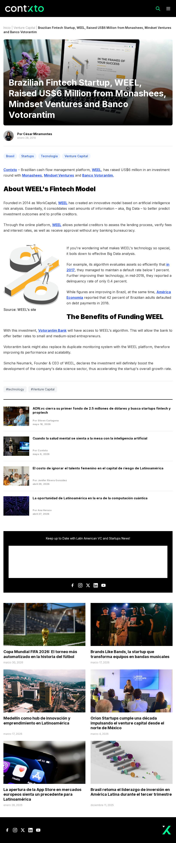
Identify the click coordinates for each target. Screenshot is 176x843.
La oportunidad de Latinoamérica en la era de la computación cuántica (90, 498)
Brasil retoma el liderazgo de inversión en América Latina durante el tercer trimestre (131, 792)
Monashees (32, 175)
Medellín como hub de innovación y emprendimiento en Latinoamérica (36, 720)
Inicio (7, 27)
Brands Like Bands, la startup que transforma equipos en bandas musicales (130, 654)
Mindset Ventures (59, 175)
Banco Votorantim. (98, 175)
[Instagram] (80, 585)
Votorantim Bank (52, 330)
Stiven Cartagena (48, 420)
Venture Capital (24, 27)
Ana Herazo (45, 510)
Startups (27, 156)
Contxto (10, 170)
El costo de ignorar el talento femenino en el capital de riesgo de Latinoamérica (98, 468)
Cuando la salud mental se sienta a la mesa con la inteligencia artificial (90, 438)
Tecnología (49, 156)
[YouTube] (103, 585)
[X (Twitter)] (88, 585)
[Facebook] (72, 585)
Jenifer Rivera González (52, 480)
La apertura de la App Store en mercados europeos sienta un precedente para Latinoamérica (42, 794)
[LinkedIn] (96, 585)
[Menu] (168, 8)
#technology (15, 389)
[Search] (158, 8)
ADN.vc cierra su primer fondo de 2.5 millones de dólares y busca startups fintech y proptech (102, 410)
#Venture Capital (43, 389)
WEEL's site (26, 309)
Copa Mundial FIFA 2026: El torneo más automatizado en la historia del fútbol (40, 654)
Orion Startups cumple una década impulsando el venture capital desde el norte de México (127, 723)
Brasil (10, 156)
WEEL (96, 170)
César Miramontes (37, 134)
